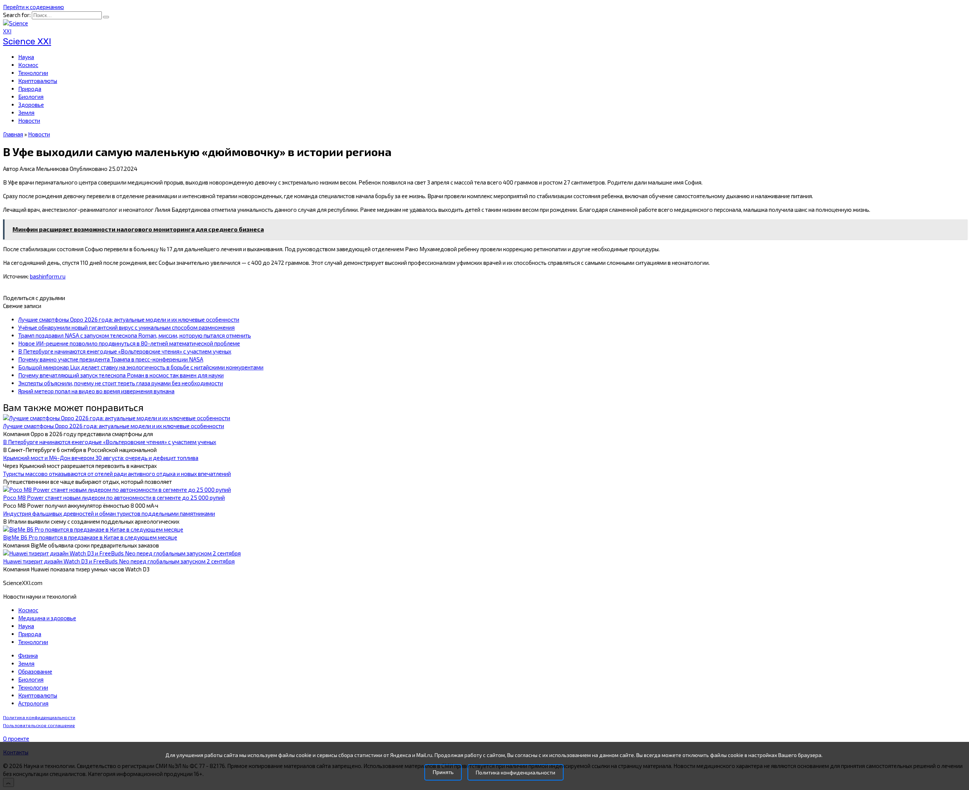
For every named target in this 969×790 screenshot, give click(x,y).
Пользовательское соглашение (39, 725)
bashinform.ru (47, 276)
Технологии (33, 72)
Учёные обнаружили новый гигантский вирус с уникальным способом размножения (126, 327)
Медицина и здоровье (47, 618)
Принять (443, 772)
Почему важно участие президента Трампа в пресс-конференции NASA (110, 359)
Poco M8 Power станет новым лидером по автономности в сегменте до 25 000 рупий (114, 497)
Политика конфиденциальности (39, 717)
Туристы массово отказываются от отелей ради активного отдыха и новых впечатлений (117, 473)
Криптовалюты (37, 80)
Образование (35, 671)
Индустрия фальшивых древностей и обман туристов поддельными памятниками (109, 513)
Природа (29, 88)
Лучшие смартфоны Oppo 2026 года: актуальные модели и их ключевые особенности (128, 319)
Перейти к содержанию (33, 6)
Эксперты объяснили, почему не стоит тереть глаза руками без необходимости (120, 383)
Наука (26, 56)
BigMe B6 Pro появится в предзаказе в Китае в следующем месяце (90, 537)
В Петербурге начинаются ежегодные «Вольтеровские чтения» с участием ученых (124, 351)
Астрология (33, 703)
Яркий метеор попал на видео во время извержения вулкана (96, 391)
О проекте (16, 738)
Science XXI (27, 41)
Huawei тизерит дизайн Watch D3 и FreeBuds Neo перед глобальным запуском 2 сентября (119, 561)
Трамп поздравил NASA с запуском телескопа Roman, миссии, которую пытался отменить (134, 335)
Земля (26, 112)
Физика (28, 655)
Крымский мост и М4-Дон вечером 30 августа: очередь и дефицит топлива (100, 457)
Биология (31, 96)
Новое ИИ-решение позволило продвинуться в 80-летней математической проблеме (129, 343)
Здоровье (31, 104)
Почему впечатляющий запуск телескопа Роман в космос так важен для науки (121, 375)
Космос (28, 64)
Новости (29, 120)
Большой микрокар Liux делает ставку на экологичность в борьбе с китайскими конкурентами (140, 367)
